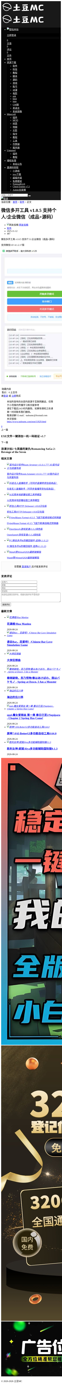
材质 (15, 123)
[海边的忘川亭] (15, 690)
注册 (14, 396)
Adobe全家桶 (19, 190)
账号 (15, 86)
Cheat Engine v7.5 (21, 186)
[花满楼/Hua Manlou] (17, 617)
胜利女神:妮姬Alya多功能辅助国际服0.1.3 (32, 748)
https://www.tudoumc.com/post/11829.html (26, 421)
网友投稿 (23, 225)
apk (14, 96)
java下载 (17, 174)
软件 (15, 66)
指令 (15, 134)
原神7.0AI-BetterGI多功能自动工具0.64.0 (32, 733)
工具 (15, 141)
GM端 (16, 104)
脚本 (15, 76)
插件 (15, 117)
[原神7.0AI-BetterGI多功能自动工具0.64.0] (28, 727)
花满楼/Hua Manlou (19, 623)
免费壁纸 (17, 181)
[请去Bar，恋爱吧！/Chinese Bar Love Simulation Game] (34, 635)
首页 (9, 59)
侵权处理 (11, 160)
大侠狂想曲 (14, 660)
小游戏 (16, 171)
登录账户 (26, 566)
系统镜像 (17, 111)
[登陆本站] (4, 198)
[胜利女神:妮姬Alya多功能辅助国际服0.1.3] (29, 742)
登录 (5, 396)
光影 (15, 130)
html (15, 99)
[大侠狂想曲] (14, 653)
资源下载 (11, 62)
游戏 (15, 83)
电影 (15, 93)
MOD (15, 120)
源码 (15, 79)
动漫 (15, 90)
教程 (15, 73)
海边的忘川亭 (15, 697)
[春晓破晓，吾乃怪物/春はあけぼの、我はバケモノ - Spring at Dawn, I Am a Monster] (34, 672)
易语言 (16, 108)
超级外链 (17, 178)
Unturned (11, 150)
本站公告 (17, 164)
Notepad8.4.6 (19, 184)
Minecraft (11, 114)
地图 (15, 127)
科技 (15, 69)
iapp (15, 101)
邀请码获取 (12, 167)
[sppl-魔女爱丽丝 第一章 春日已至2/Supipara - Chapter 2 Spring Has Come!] (34, 709)
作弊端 (16, 144)
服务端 (16, 147)
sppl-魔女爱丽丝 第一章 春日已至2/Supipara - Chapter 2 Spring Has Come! (33, 716)
